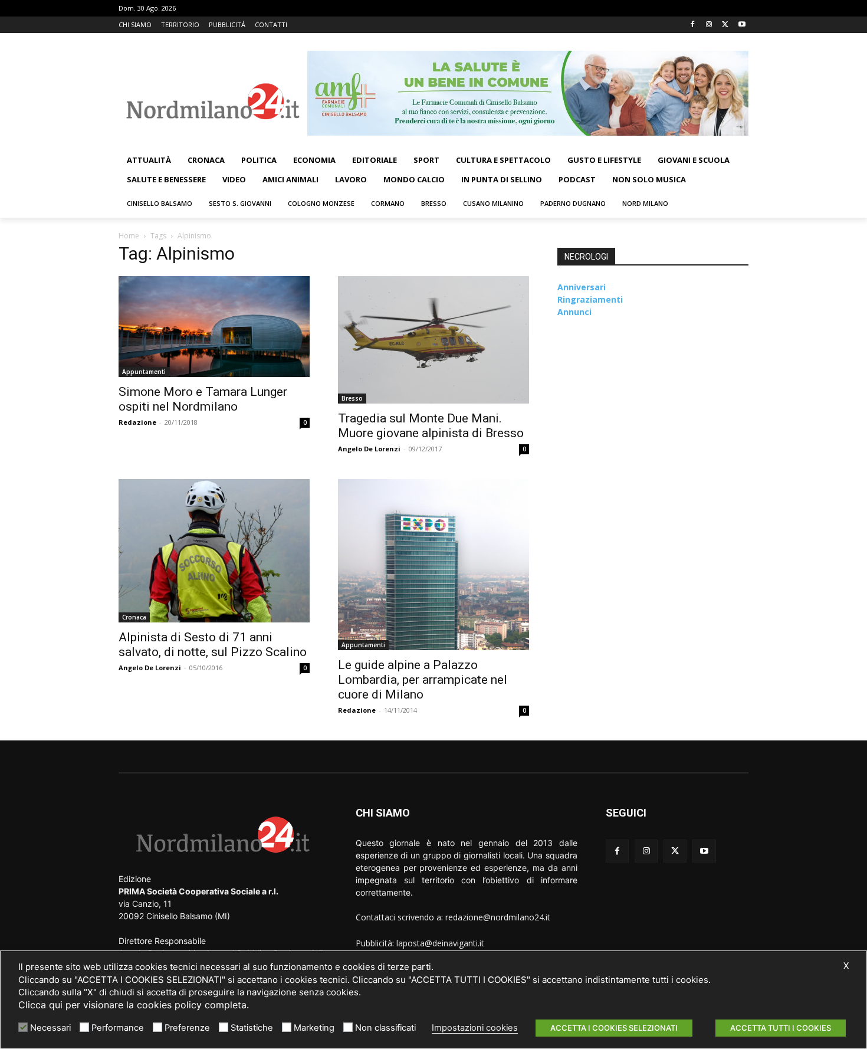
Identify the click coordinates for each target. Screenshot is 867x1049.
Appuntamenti (144, 372)
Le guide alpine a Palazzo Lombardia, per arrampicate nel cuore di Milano (422, 679)
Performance (117, 1027)
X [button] (846, 966)
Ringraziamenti (590, 299)
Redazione (137, 422)
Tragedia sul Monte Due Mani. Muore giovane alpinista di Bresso (431, 425)
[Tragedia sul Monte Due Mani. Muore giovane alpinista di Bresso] (433, 340)
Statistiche (252, 1027)
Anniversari (581, 287)
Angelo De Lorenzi (369, 448)
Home (129, 236)
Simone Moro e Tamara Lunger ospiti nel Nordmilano (203, 399)
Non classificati (385, 1027)
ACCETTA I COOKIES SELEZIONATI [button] (614, 1027)
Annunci (574, 311)
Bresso (352, 398)
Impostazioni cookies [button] (475, 1027)
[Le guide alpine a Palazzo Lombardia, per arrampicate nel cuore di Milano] (433, 565)
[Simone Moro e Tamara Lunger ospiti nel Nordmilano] (214, 326)
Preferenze (187, 1027)
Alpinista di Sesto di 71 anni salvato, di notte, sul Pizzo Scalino (213, 644)
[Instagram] (709, 25)
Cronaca (134, 617)
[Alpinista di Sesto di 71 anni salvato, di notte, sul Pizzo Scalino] (214, 550)
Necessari (50, 1027)
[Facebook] (692, 25)
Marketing (314, 1027)
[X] (725, 25)
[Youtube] (741, 25)
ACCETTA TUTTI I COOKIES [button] (780, 1027)
